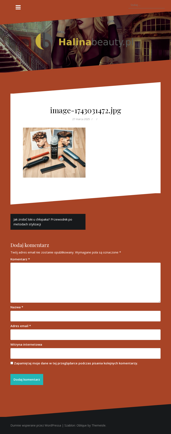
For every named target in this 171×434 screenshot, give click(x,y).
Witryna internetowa (26, 344)
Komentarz (20, 259)
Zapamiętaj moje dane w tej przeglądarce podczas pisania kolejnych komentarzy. (76, 363)
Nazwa (16, 307)
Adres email (20, 326)
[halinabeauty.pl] (85, 42)
